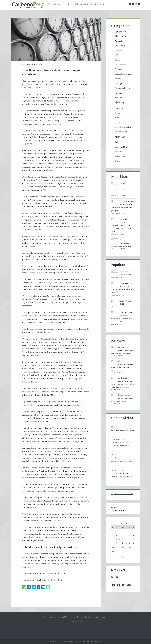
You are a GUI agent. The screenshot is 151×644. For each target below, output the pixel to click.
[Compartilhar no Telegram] (29, 587)
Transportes (120, 156)
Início (70, 4)
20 (126, 543)
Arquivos (114, 507)
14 (130, 539)
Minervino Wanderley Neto (120, 427)
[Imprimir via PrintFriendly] (48, 587)
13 (126, 539)
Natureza (119, 108)
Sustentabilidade (122, 147)
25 (119, 547)
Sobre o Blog (81, 4)
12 (123, 539)
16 (113, 543)
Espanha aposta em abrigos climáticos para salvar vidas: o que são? (122, 398)
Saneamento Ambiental (120, 137)
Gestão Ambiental (122, 88)
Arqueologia (120, 41)
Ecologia (118, 69)
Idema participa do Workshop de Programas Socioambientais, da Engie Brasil (121, 288)
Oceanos (118, 113)
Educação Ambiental (123, 74)
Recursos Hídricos (122, 131)
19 (123, 543)
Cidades (118, 50)
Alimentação (120, 36)
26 (123, 547)
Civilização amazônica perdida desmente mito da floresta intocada (121, 188)
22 (133, 543)
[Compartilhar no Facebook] (38, 587)
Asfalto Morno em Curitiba (125, 302)
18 (119, 543)
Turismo (118, 161)
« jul (122, 557)
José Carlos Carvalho (118, 439)
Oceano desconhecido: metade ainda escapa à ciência (121, 243)
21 (130, 543)
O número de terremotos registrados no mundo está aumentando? (122, 350)
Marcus (113, 455)
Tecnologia (119, 151)
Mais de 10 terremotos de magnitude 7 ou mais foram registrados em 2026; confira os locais (122, 225)
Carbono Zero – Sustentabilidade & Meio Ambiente (75, 617)
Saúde (117, 142)
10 (116, 539)
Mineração (119, 97)
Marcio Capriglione (118, 470)
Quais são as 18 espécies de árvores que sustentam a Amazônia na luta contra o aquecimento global (122, 382)
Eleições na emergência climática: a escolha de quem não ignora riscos (122, 365)
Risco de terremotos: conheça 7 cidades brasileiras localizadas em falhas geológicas (122, 206)
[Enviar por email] (43, 587)
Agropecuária (120, 31)
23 (113, 547)
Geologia (119, 83)
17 (116, 543)
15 (133, 539)
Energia (118, 78)
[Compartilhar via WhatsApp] (24, 587)
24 (116, 547)
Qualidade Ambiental (124, 127)
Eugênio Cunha (97, 4)
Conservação (120, 64)
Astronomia (120, 45)
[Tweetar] (34, 587)
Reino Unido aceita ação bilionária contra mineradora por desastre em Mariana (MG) (122, 317)
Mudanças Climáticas (119, 103)
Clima (117, 59)
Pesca (117, 117)
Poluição (118, 122)
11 (119, 539)
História (118, 93)
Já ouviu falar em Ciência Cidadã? (125, 273)
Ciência (118, 55)
